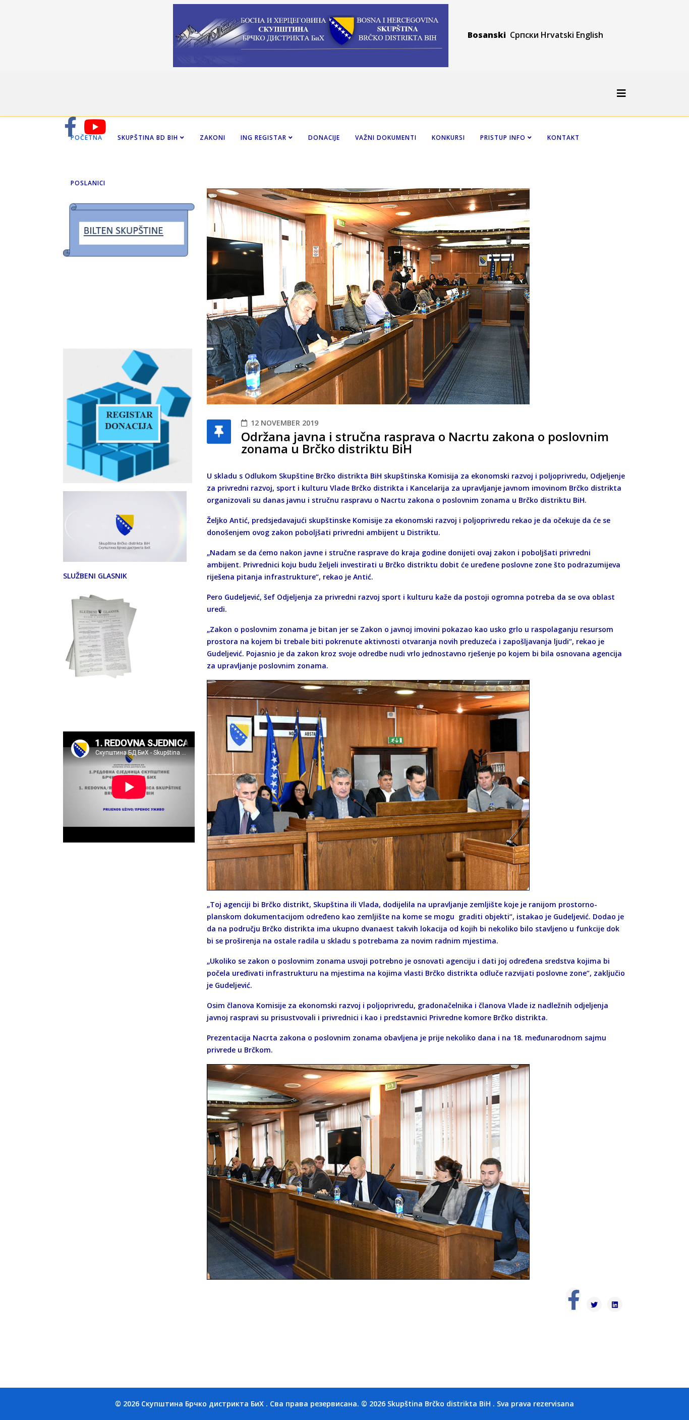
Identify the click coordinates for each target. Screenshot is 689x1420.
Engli (585, 34)
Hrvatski (557, 34)
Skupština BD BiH (148, 137)
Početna (86, 137)
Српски (525, 34)
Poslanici (88, 183)
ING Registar (265, 137)
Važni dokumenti (386, 137)
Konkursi (448, 137)
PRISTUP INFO (503, 137)
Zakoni (212, 137)
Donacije (324, 137)
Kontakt (563, 137)
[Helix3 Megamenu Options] (621, 93)
